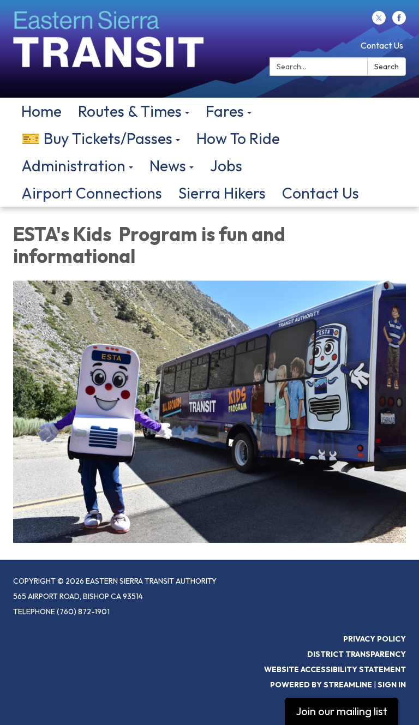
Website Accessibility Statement (335, 669)
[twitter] (379, 21)
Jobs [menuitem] (226, 165)
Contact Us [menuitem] (320, 192)
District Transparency (356, 654)
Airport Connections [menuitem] (91, 192)
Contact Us (382, 45)
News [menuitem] (167, 165)
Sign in (392, 685)
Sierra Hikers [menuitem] (222, 192)
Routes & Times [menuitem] (130, 111)
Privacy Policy (374, 639)
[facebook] (399, 21)
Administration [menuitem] (73, 165)
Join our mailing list (341, 711)
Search (386, 66)
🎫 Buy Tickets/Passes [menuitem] (96, 138)
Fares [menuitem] (225, 111)
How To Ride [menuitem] (238, 138)
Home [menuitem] (41, 111)
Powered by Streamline (321, 685)
